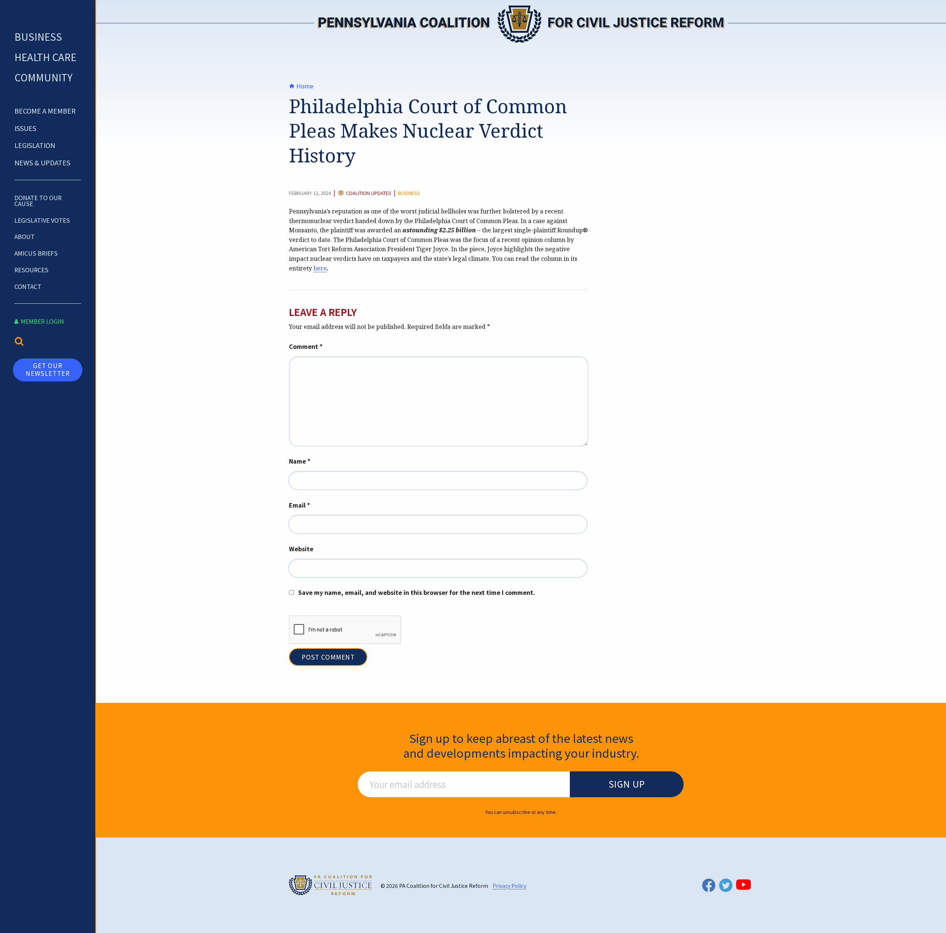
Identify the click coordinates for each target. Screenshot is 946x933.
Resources (31, 269)
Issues (25, 128)
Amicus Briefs (36, 253)
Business (38, 36)
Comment (306, 346)
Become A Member (45, 110)
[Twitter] (725, 885)
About (24, 236)
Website (301, 548)
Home (304, 85)
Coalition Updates (368, 193)
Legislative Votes (42, 220)
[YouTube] (743, 884)
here (320, 268)
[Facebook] (708, 885)
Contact (27, 286)
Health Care (45, 57)
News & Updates (42, 162)
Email (299, 505)
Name (299, 461)
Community (43, 77)
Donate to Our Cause (38, 200)
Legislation (34, 145)
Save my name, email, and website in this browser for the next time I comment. (416, 592)
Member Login (41, 321)
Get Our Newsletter (47, 369)
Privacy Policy (509, 885)
